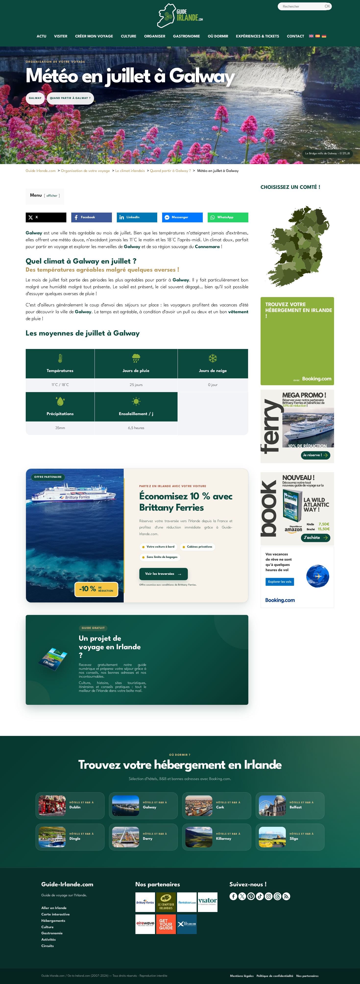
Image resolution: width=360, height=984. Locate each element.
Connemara (207, 247)
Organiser (154, 36)
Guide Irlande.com (41, 171)
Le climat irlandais (130, 171)
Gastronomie (186, 36)
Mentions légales (242, 976)
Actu (41, 36)
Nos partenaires (307, 976)
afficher (52, 195)
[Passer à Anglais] (311, 37)
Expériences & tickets (257, 36)
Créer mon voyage (94, 36)
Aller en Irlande (54, 908)
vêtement (238, 312)
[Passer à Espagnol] (318, 37)
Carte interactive (55, 914)
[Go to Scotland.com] (187, 933)
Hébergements (53, 921)
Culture (128, 36)
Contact (295, 36)
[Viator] (208, 911)
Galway (35, 98)
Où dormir (218, 36)
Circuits (47, 946)
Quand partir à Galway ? (70, 98)
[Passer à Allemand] (324, 37)
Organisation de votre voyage (85, 171)
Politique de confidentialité (275, 976)
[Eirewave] (145, 933)
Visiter (60, 36)
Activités (48, 939)
